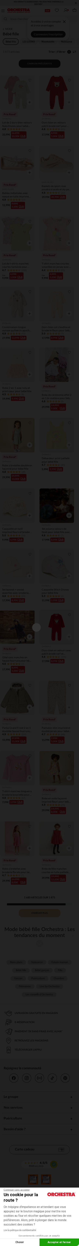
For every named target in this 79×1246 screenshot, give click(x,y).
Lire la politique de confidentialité (20, 1230)
